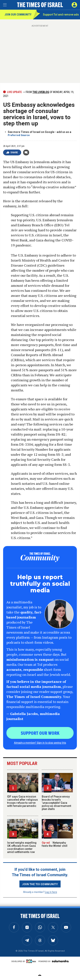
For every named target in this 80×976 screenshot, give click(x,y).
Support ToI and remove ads (61, 14)
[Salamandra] (60, 961)
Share (14, 152)
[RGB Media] (31, 961)
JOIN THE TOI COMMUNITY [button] (40, 884)
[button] (74, 5)
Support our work (40, 733)
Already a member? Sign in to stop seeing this (40, 742)
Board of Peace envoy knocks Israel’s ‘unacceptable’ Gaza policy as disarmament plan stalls (56, 803)
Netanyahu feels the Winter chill (54, 844)
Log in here (51, 891)
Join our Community (17, 14)
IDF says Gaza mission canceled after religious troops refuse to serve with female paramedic (22, 801)
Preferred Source (19, 135)
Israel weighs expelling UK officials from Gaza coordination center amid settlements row (22, 847)
